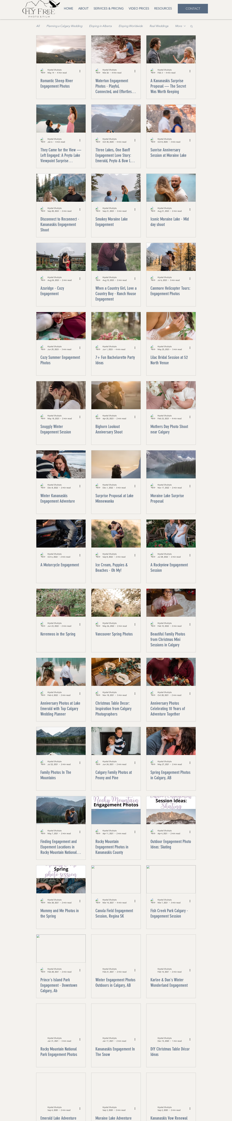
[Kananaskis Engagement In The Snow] (116, 1018)
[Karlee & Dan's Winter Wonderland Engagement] (171, 949)
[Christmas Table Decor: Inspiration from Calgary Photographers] (116, 672)
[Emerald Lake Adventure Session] (61, 1087)
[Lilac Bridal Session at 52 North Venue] (171, 326)
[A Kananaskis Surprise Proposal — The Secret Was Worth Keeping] (171, 49)
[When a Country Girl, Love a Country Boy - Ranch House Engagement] (116, 257)
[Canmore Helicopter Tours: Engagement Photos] (171, 257)
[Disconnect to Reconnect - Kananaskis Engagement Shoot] (61, 188)
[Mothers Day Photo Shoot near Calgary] (171, 395)
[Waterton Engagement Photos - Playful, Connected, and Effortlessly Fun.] (116, 49)
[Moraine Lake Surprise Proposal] (171, 464)
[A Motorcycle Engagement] (61, 534)
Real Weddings (158, 26)
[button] (163, 8)
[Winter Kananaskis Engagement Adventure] (61, 464)
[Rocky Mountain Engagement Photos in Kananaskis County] (116, 810)
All (38, 26)
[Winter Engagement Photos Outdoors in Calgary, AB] (116, 949)
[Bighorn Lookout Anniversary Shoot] (116, 395)
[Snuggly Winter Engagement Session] (61, 395)
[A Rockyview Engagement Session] (171, 534)
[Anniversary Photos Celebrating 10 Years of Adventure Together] (171, 672)
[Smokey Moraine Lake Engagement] (116, 188)
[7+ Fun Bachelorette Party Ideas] (116, 326)
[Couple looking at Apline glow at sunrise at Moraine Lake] (171, 119)
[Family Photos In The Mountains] (61, 741)
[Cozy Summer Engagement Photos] (61, 326)
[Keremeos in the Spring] (61, 603)
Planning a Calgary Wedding (64, 26)
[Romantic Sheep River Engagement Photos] (61, 49)
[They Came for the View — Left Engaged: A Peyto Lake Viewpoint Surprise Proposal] (61, 119)
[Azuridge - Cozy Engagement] (61, 257)
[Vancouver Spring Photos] (116, 603)
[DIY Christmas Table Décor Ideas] (171, 1018)
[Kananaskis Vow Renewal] (171, 1087)
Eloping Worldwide (131, 26)
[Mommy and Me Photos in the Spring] (61, 879)
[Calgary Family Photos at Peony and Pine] (116, 741)
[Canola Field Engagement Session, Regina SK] (116, 879)
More (178, 26)
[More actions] (81, 71)
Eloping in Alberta (100, 26)
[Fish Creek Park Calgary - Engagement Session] (171, 879)
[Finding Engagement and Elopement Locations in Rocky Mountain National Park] (61, 810)
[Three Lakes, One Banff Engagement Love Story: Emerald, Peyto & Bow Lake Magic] (116, 119)
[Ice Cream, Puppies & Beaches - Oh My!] (116, 534)
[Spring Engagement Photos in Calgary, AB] (171, 741)
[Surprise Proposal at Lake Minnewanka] (116, 464)
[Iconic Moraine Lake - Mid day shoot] (171, 188)
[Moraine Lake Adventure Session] (116, 1087)
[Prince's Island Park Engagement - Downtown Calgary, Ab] (61, 949)
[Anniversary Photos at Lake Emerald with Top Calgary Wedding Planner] (61, 672)
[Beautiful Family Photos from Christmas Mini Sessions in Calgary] (171, 603)
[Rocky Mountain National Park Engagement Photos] (61, 1018)
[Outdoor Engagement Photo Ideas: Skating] (171, 810)
